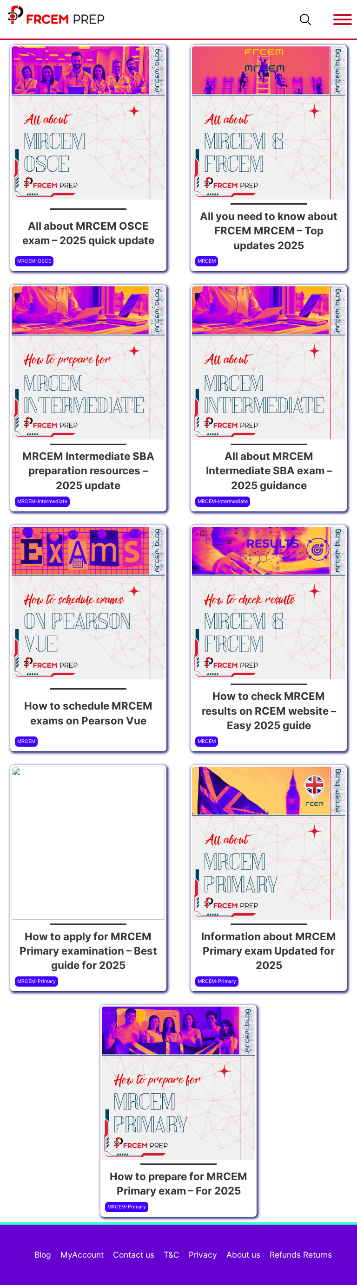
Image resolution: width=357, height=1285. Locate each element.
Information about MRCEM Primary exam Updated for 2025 (268, 951)
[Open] (342, 19)
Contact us (133, 1254)
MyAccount (82, 1254)
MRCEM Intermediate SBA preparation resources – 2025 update (88, 470)
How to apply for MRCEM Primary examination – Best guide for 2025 (88, 951)
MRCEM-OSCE (34, 261)
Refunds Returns (301, 1254)
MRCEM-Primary (36, 981)
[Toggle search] (305, 19)
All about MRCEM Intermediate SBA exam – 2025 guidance (269, 470)
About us (243, 1254)
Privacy (203, 1254)
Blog (42, 1254)
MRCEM (207, 261)
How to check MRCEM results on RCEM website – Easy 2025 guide (269, 710)
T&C (171, 1254)
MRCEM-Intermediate (42, 501)
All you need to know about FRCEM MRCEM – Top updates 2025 (268, 231)
